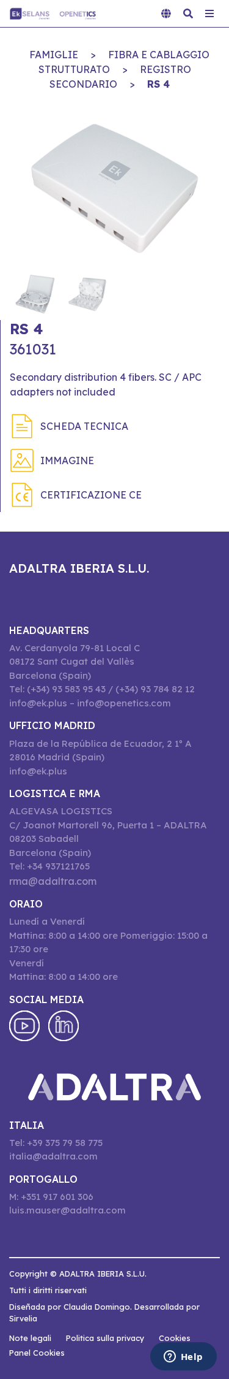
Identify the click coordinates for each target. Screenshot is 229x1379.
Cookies (175, 1338)
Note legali (30, 1338)
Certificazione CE (91, 495)
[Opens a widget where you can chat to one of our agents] (183, 1357)
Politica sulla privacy (105, 1338)
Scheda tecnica (84, 426)
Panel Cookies (37, 1353)
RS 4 (158, 84)
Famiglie (53, 54)
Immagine (67, 460)
